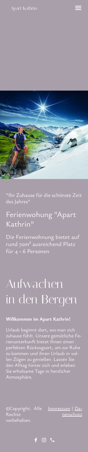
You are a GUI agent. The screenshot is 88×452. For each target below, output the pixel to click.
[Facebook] (35, 440)
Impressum (59, 408)
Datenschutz (72, 411)
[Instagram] (44, 440)
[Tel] (52, 440)
